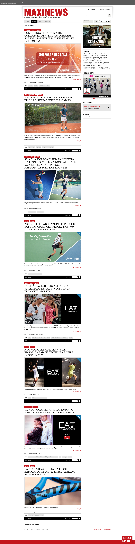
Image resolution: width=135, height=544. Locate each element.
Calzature (103, 54)
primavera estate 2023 (56, 337)
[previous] (85, 86)
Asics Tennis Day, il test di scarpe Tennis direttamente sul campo (48, 99)
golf (44, 337)
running (36, 85)
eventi (27, 94)
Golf (26, 283)
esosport (30, 85)
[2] (94, 98)
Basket (91, 54)
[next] (108, 86)
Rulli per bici (98, 62)
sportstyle (65, 337)
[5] (99, 98)
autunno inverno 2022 (33, 457)
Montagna (86, 59)
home (27, 21)
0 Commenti (28, 88)
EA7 (29, 337)
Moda (40, 21)
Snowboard (87, 65)
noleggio (94, 59)
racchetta (37, 515)
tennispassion (50, 147)
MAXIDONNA (87, 57)
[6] (101, 98)
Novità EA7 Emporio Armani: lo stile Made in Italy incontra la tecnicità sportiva (47, 288)
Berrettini (35, 274)
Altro (85, 54)
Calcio (97, 54)
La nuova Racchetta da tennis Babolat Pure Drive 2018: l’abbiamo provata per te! (49, 471)
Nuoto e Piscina (103, 59)
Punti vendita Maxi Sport (103, 9)
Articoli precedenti (32, 525)
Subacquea (101, 67)
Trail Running (93, 68)
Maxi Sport (33, 94)
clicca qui (13, 3)
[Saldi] (97, 47)
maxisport (38, 147)
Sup (107, 67)
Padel (26, 156)
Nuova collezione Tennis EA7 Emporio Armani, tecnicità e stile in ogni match (48, 352)
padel (30, 212)
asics (30, 147)
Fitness (91, 55)
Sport (34, 21)
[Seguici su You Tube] (106, 21)
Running (27, 30)
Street (99, 65)
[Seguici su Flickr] (109, 21)
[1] (92, 98)
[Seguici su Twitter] (101, 21)
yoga (108, 68)
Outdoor (86, 60)
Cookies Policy (107, 529)
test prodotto (40, 212)
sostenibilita (42, 85)
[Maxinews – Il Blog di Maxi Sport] (46, 12)
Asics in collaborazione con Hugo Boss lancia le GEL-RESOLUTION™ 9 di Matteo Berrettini (49, 226)
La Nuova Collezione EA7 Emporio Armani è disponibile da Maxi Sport (50, 411)
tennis (48, 85)
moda (48, 337)
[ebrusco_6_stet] (97, 85)
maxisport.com (98, 57)
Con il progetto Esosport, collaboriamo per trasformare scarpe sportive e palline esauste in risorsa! (49, 37)
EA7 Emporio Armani (37, 337)
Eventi (47, 21)
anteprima (31, 515)
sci (60, 457)
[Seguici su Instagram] (104, 21)
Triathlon (102, 68)
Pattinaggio (100, 60)
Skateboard (101, 63)
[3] (96, 98)
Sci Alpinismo (91, 63)
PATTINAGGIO (88, 62)
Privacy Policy (97, 529)
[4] (97, 98)
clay (33, 147)
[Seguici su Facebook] (99, 21)
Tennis (38, 30)
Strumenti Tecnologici (89, 67)
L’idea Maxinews (91, 9)
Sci (31, 407)
